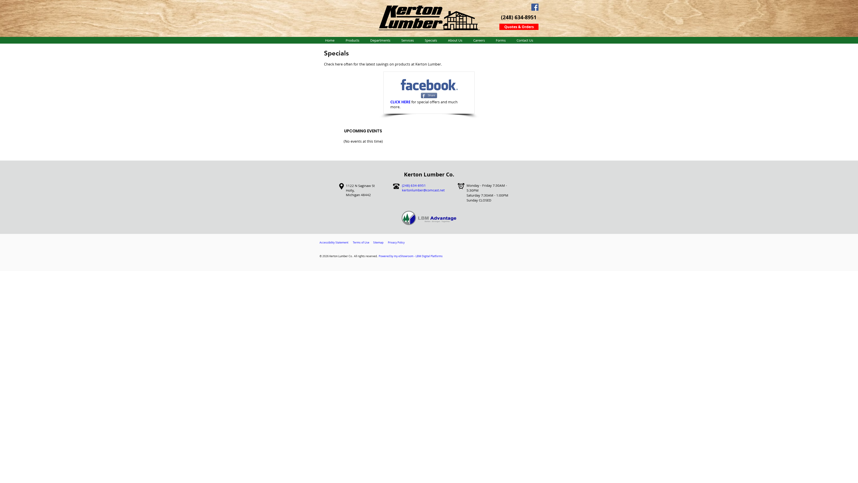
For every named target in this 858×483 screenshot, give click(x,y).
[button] (352, 40)
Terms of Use (361, 242)
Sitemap (378, 242)
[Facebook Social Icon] (534, 7)
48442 (366, 195)
